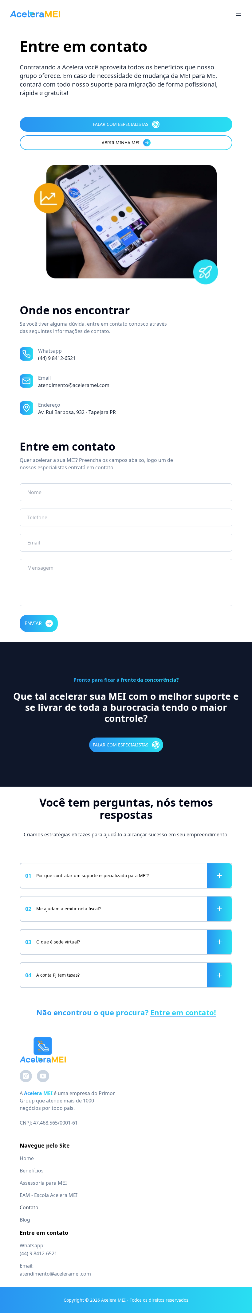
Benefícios (32, 1170)
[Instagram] (26, 1076)
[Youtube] (43, 1076)
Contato (29, 1207)
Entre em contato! (183, 1012)
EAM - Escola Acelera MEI (48, 1195)
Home (27, 1158)
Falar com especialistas (120, 124)
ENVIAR (33, 623)
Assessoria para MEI (43, 1182)
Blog (25, 1219)
